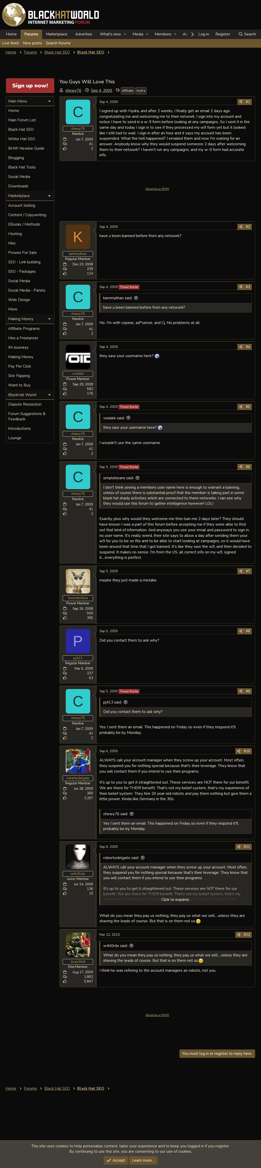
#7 (248, 571)
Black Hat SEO (21, 129)
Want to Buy (19, 385)
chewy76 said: (115, 813)
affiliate (127, 90)
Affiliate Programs (24, 328)
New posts (32, 43)
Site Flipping (19, 375)
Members (163, 34)
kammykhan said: (117, 298)
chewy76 (73, 90)
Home (11, 34)
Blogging (16, 157)
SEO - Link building (24, 262)
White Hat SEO (21, 138)
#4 (248, 347)
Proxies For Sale (22, 252)
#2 (248, 227)
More (12, 309)
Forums (31, 34)
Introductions (19, 428)
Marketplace (57, 34)
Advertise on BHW (157, 189)
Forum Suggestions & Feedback (26, 416)
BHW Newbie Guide (26, 148)
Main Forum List (22, 120)
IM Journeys (18, 347)
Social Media (19, 176)
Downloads (18, 186)
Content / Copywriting (27, 214)
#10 (247, 751)
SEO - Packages (22, 271)
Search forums (58, 43)
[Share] (240, 102)
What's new (110, 34)
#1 (248, 102)
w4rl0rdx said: (115, 945)
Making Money (20, 356)
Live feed (10, 43)
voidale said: (114, 418)
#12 (247, 934)
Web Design (19, 299)
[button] (125, 34)
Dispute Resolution (25, 404)
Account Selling (21, 205)
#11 (247, 847)
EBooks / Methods (24, 224)
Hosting (15, 233)
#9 (248, 691)
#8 (248, 631)
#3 (248, 287)
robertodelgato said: (121, 857)
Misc (12, 243)
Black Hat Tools (22, 167)
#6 (248, 467)
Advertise (83, 34)
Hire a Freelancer (23, 338)
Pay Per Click (19, 366)
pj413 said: (112, 702)
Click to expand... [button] (176, 899)
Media (138, 34)
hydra (141, 90)
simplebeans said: (118, 478)
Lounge (14, 437)
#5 (248, 407)
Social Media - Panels (26, 290)
